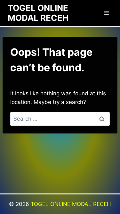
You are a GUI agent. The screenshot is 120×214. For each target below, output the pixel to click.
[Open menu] (106, 13)
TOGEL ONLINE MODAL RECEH (71, 204)
